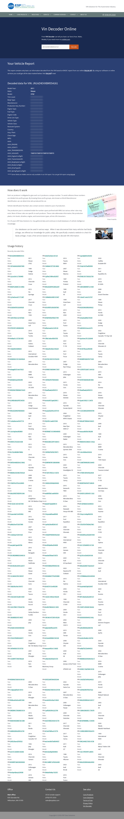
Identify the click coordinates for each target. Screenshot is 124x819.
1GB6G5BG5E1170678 (87, 710)
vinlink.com (66, 39)
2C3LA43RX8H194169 (52, 638)
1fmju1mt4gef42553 (86, 514)
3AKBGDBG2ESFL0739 (17, 731)
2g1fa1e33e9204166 (86, 555)
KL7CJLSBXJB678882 (16, 452)
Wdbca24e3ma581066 (17, 700)
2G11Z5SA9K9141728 (87, 545)
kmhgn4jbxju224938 (16, 772)
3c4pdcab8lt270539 (86, 318)
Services (46, 14)
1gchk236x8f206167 (51, 524)
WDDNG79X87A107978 (52, 690)
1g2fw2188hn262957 (52, 276)
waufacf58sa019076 (51, 555)
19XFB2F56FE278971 (52, 452)
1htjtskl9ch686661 (16, 349)
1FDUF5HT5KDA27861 (87, 524)
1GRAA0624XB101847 (52, 297)
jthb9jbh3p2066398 (16, 380)
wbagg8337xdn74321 (17, 369)
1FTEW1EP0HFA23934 (87, 473)
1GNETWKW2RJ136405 (87, 462)
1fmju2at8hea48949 (51, 514)
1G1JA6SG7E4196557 (17, 576)
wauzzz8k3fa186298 (86, 431)
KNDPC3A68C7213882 (17, 287)
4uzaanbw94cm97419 (52, 411)
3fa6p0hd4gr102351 (51, 772)
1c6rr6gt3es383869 (16, 431)
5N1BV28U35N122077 (17, 566)
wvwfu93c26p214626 (52, 700)
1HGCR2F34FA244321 (87, 679)
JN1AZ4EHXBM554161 (17, 256)
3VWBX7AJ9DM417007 (52, 369)
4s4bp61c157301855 (17, 338)
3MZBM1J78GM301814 (17, 710)
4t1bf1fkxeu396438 (86, 349)
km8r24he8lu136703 (86, 638)
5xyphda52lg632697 (86, 586)
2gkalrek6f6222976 (51, 628)
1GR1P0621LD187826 (17, 318)
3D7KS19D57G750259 (52, 359)
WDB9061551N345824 (17, 359)
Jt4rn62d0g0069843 (51, 752)
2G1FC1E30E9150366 (17, 752)
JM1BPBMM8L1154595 (87, 721)
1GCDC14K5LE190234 (52, 597)
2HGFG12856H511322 (87, 493)
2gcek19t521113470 (86, 400)
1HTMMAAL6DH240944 (87, 576)
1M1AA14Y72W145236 (52, 617)
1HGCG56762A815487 (17, 597)
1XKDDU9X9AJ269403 (52, 483)
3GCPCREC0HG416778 (52, 721)
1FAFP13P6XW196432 (87, 607)
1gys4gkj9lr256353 (86, 256)
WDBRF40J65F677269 (87, 359)
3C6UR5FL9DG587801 (52, 307)
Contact (73, 14)
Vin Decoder (87, 806)
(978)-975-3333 (110, 15)
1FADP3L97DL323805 (17, 483)
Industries (35, 14)
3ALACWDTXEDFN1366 (17, 493)
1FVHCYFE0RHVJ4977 (17, 638)
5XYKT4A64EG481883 (87, 380)
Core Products (22, 14)
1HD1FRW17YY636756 (17, 607)
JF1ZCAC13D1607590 (17, 504)
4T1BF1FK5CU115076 (52, 473)
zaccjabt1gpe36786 (16, 545)
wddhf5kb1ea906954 (51, 493)
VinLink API (88, 70)
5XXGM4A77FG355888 (52, 576)
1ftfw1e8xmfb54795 (51, 338)
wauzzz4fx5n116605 (51, 648)
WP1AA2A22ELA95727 (87, 597)
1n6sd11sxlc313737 (86, 297)
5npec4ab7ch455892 (16, 514)
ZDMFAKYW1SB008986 (52, 462)
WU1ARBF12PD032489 (52, 762)
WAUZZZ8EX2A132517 (87, 700)
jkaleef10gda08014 (51, 504)
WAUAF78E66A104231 (87, 421)
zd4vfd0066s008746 (86, 628)
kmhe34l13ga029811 (51, 400)
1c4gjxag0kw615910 (16, 690)
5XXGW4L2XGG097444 (87, 535)
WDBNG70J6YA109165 (17, 679)
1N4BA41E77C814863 (52, 266)
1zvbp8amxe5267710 (17, 421)
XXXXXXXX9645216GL (87, 617)
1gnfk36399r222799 (51, 710)
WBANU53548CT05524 (17, 473)
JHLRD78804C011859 (52, 607)
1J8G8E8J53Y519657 (16, 617)
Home (10, 14)
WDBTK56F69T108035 (87, 483)
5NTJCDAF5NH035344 (52, 679)
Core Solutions (88, 798)
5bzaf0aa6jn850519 (51, 390)
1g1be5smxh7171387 (17, 297)
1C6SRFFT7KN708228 (17, 659)
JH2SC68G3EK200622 (86, 307)
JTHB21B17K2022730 (86, 276)
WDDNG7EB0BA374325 (17, 390)
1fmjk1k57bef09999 (86, 266)
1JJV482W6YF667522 (86, 690)
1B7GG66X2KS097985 (17, 266)
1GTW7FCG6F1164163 (87, 369)
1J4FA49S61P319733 (16, 648)
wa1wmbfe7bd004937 (52, 741)
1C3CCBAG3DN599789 (87, 411)
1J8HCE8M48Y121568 (87, 287)
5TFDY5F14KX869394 (17, 328)
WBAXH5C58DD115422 (87, 442)
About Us (83, 14)
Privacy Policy (88, 803)
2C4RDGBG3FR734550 (17, 400)
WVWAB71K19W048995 (52, 431)
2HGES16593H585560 (17, 628)
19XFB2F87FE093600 (52, 380)
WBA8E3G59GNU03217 (87, 659)
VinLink (72, 174)
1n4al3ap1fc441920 (16, 535)
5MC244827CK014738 (87, 741)
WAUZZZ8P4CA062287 (52, 287)
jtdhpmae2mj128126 (51, 328)
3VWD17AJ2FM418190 (87, 669)
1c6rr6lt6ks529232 (86, 452)
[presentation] (13, 14)
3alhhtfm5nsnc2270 (86, 328)
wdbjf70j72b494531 (86, 648)
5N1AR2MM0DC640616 (17, 555)
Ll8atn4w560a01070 (51, 659)
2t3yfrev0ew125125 (51, 256)
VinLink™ (49, 73)
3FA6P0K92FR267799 (52, 318)
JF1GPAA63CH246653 (86, 504)
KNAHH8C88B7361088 (17, 721)
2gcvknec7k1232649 (86, 338)
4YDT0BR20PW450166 (52, 566)
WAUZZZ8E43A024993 (87, 762)
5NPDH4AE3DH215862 (17, 462)
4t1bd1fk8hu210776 (51, 731)
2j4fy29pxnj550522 (16, 741)
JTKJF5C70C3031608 (16, 442)
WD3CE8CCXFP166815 (52, 442)
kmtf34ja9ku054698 (51, 545)
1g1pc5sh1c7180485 (16, 276)
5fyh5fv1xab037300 (51, 421)
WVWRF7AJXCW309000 (17, 762)
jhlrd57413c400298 (51, 586)
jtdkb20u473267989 (16, 524)
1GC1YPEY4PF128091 (86, 752)
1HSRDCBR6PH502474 (87, 731)
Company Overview (60, 14)
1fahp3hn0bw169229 (52, 349)
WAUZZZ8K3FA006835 (17, 411)
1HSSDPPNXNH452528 (52, 535)
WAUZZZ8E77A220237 (87, 566)
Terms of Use (88, 800)
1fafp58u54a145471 (16, 586)
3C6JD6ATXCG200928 (17, 307)
